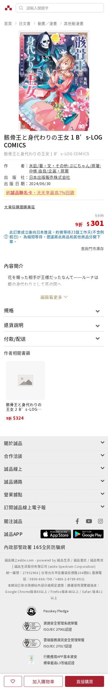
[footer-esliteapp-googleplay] (88, 533)
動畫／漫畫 (47, 23)
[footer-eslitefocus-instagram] (100, 520)
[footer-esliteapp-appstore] (56, 533)
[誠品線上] (8, 8)
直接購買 (84, 681)
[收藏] (13, 681)
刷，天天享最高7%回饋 (40, 192)
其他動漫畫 (73, 23)
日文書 (24, 23)
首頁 (8, 23)
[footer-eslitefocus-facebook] (77, 520)
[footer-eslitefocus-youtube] (89, 520)
